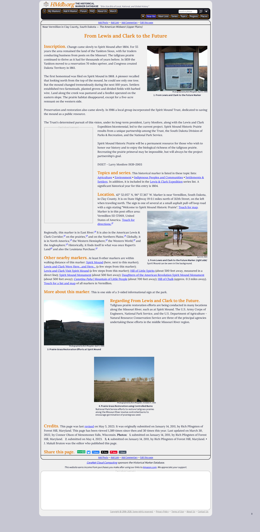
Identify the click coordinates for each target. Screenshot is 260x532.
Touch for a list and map (60, 283)
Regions (194, 16)
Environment (123, 177)
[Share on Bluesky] (88, 452)
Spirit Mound (94, 262)
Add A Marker (70, 11)
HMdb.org (62, 4)
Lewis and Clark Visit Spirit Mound (66, 270)
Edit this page (146, 22)
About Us (102, 11)
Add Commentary (130, 22)
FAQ (92, 11)
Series (174, 16)
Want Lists (163, 16)
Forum (83, 11)
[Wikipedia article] (95, 232)
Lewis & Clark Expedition (166, 181)
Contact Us (203, 511)
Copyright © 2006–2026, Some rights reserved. (131, 511)
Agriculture (105, 177)
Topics (184, 16)
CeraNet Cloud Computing (102, 462)
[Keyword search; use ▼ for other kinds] (200, 12)
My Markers (54, 11)
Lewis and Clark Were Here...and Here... (70, 266)
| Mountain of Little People (100, 279)
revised (89, 426)
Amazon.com (149, 467)
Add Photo (103, 22)
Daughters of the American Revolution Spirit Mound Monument (163, 275)
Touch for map (188, 207)
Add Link (115, 22)
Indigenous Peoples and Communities (158, 177)
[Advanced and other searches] (206, 12)
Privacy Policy (162, 511)
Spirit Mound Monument (75, 275)
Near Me (151, 16)
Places (204, 16)
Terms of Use (177, 511)
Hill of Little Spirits (142, 270)
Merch (113, 11)
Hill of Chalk (166, 279)
